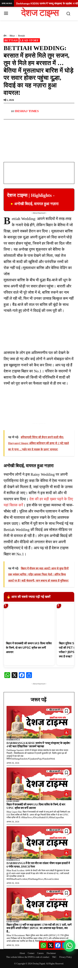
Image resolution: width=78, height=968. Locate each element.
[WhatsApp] (27, 123)
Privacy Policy (65, 957)
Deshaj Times (27, 111)
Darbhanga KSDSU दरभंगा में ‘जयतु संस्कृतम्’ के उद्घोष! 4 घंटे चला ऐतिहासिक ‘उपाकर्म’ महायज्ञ (38, 744)
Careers (40, 953)
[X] (35, 123)
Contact (31, 953)
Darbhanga (13, 740)
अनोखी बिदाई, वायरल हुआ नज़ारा (36, 204)
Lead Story (29, 40)
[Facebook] (18, 123)
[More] (44, 123)
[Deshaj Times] (7, 111)
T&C (54, 957)
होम (5, 35)
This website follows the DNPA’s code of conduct (27, 957)
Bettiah (21, 35)
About (22, 953)
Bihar (12, 35)
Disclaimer (51, 953)
